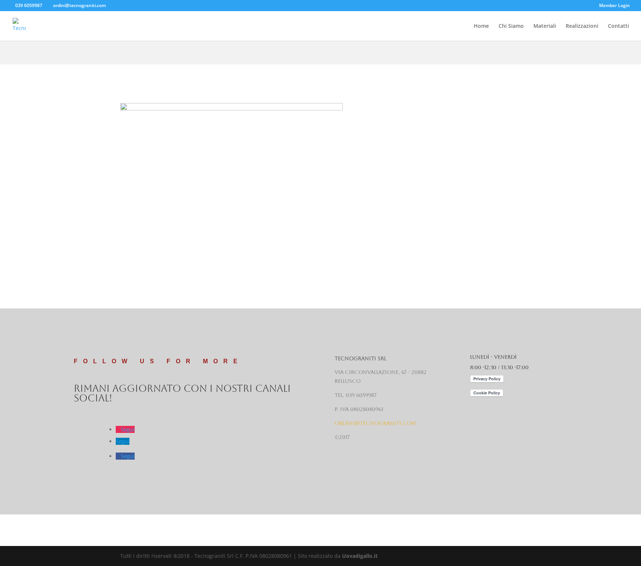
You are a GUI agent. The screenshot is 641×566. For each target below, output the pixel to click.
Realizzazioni (582, 26)
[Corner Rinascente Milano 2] (231, 269)
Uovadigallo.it (360, 555)
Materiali (544, 26)
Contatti (618, 26)
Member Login (614, 6)
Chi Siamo (511, 26)
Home (481, 26)
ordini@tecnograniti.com (375, 423)
